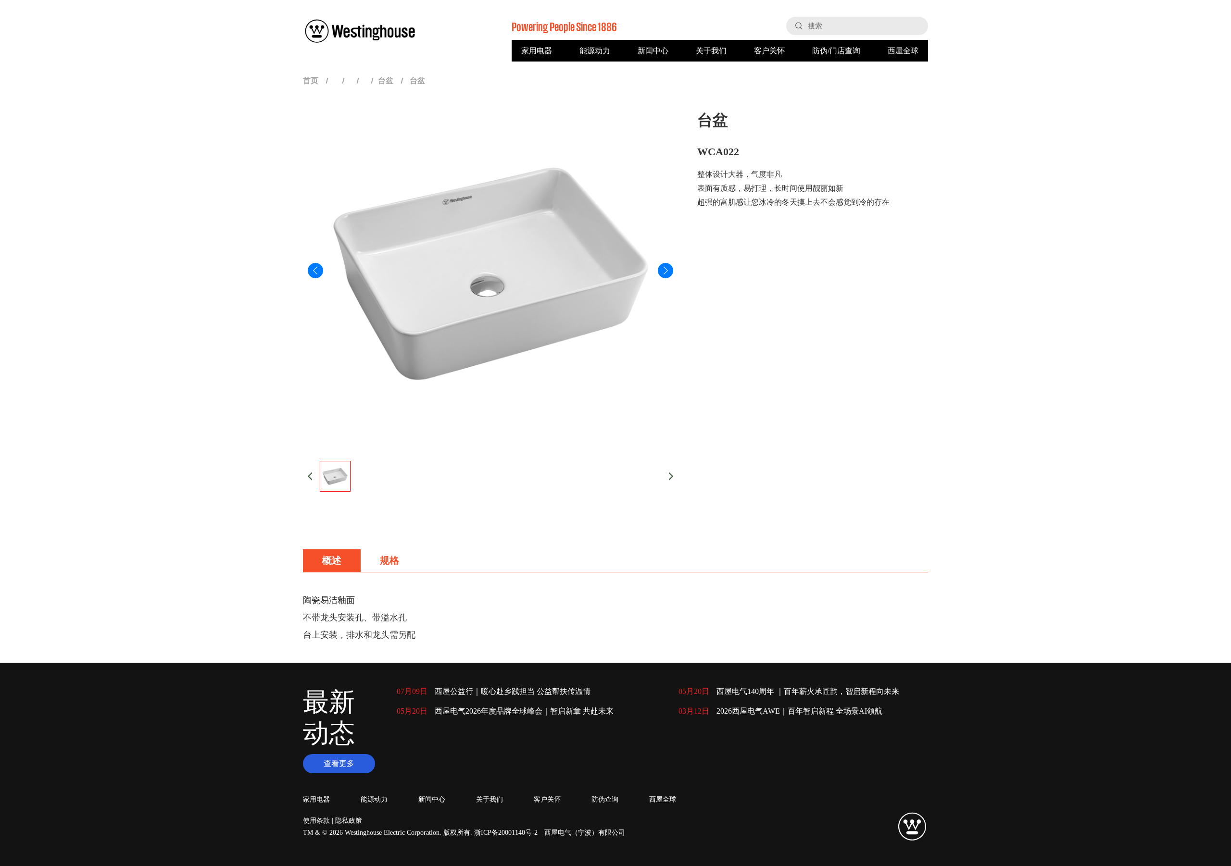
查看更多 (339, 763)
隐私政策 (348, 820)
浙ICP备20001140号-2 (506, 832)
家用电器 (536, 51)
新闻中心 (653, 51)
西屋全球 (903, 51)
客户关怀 (769, 51)
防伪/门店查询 (836, 51)
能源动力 (594, 51)
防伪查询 (604, 799)
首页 (310, 80)
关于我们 (711, 51)
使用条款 (316, 820)
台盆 (385, 80)
